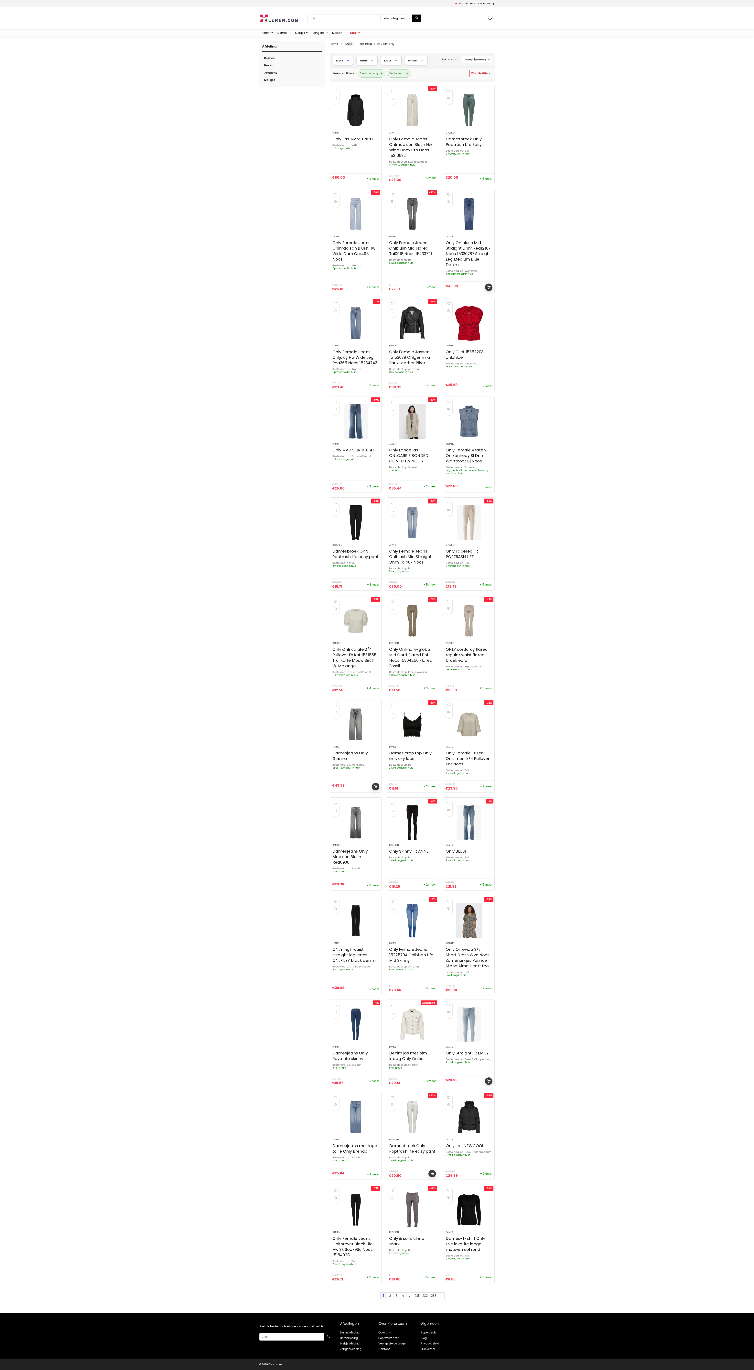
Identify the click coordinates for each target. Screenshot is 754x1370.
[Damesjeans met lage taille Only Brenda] (355, 1117)
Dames (282, 33)
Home (334, 44)
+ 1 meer (430, 1081)
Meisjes (300, 33)
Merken (337, 33)
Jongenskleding (350, 1349)
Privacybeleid (430, 1343)
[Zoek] (416, 18)
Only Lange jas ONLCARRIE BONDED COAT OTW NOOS (408, 455)
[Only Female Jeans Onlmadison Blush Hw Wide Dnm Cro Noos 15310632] (412, 110)
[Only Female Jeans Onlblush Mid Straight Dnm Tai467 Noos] (412, 522)
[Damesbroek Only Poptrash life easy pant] (355, 522)
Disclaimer (428, 1349)
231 (417, 1295)
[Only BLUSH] (469, 822)
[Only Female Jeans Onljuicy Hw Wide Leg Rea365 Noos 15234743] (355, 323)
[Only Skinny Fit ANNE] (412, 822)
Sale (353, 33)
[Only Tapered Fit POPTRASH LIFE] (469, 522)
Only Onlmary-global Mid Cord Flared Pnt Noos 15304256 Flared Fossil (410, 658)
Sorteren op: (450, 59)
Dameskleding (350, 1332)
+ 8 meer (373, 287)
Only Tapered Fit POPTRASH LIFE (462, 553)
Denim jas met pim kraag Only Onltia (408, 1055)
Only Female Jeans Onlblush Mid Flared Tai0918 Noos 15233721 (410, 248)
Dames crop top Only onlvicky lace (410, 755)
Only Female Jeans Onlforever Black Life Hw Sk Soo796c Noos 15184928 (352, 1247)
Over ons (384, 1332)
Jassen (393, 443)
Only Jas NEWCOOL (465, 1146)
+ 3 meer (486, 487)
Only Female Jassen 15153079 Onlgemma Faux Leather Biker (409, 357)
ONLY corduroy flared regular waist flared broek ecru (467, 655)
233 (433, 1295)
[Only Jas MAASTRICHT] (355, 110)
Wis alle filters (480, 73)
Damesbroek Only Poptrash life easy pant (355, 553)
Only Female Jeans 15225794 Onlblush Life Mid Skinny (411, 955)
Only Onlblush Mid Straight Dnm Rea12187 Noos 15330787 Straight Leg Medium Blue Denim (468, 253)
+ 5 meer (429, 178)
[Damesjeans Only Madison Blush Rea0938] (355, 822)
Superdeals (428, 1332)
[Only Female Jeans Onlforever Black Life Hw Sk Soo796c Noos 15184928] (355, 1209)
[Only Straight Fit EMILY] (469, 1024)
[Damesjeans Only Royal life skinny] (355, 1024)
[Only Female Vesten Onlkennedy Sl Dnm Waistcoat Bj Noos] (469, 421)
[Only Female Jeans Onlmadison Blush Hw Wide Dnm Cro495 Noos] (355, 214)
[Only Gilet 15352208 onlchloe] (469, 323)
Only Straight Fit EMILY (467, 1053)
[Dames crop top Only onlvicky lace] (412, 724)
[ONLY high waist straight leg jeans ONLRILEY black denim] (355, 920)
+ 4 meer (373, 179)
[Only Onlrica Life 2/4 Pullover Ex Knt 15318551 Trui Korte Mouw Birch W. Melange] (355, 620)
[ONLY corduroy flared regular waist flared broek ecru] (469, 620)
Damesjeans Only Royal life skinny (350, 1055)
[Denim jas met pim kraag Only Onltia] (412, 1024)
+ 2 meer (486, 386)
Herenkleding (349, 1338)
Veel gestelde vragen (392, 1343)
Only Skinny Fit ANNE (409, 851)
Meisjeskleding (350, 1343)
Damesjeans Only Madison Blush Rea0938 (350, 856)
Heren (266, 33)
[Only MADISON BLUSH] (355, 421)
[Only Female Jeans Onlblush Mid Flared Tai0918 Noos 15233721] (412, 214)
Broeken (450, 132)
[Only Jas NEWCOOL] (469, 1117)
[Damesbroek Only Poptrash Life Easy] (469, 110)
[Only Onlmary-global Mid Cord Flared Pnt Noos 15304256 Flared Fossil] (412, 620)
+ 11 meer (430, 585)
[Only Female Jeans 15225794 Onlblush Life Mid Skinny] (412, 920)
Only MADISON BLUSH (353, 450)
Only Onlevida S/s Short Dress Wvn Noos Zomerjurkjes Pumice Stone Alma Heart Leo (468, 958)
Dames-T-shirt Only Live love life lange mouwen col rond (465, 1244)
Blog (424, 1338)
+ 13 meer (372, 385)
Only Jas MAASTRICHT (353, 139)
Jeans (392, 132)
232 (425, 1295)
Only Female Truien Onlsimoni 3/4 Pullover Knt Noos (468, 758)
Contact (384, 1349)
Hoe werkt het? (388, 1338)
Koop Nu (488, 287)
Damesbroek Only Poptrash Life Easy (464, 141)
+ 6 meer (429, 988)
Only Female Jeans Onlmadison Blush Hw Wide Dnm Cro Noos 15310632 (410, 147)
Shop (348, 44)
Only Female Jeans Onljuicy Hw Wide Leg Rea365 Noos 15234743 (354, 357)
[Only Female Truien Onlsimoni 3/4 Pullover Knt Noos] (469, 724)
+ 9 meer (373, 486)
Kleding (450, 345)
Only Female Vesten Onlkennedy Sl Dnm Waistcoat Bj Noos (466, 455)
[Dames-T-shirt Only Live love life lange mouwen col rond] (469, 1209)
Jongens (318, 33)
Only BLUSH (457, 851)
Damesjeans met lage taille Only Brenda (354, 1148)
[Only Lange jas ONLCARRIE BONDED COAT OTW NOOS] (412, 421)
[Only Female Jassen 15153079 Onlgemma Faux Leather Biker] (412, 323)
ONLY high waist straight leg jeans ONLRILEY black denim (354, 955)
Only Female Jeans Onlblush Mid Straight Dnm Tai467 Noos (410, 556)
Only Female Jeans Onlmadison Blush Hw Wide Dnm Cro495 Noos (353, 251)
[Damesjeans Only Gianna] (355, 724)
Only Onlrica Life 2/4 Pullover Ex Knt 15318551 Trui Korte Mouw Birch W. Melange (355, 658)
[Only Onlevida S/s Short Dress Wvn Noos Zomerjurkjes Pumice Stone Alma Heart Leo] (469, 920)
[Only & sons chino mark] (412, 1209)
